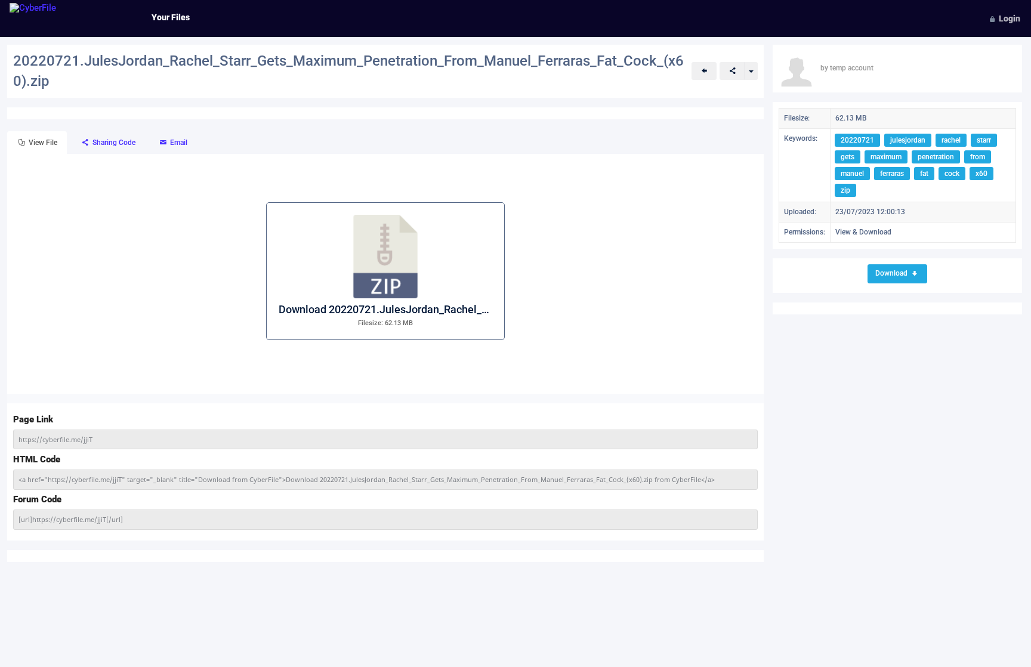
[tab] (37, 143)
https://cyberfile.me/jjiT (55, 439)
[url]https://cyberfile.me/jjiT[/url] (70, 519)
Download (892, 273)
